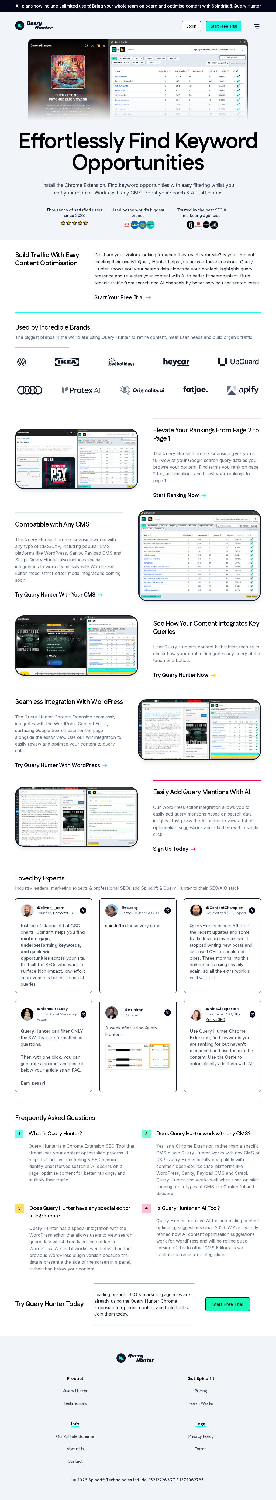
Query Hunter (75, 1391)
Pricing (201, 1391)
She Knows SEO (223, 1017)
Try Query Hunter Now (180, 675)
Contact (75, 1461)
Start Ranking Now (176, 495)
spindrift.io (115, 925)
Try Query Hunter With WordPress (57, 765)
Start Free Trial (224, 26)
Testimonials (75, 1403)
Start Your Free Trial (119, 298)
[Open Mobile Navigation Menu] (256, 26)
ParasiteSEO (64, 913)
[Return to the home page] (36, 26)
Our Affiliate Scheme (75, 1436)
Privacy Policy (200, 1436)
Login (191, 26)
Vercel (126, 913)
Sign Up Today (170, 849)
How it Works (200, 1403)
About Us (75, 1449)
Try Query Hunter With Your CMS (55, 595)
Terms (200, 1449)
